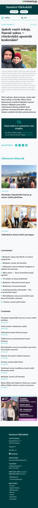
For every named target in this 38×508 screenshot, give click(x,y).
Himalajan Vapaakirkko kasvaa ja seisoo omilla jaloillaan (16, 195)
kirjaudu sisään (27, 133)
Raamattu (10, 24)
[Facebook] (10, 454)
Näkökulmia (14, 490)
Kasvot (12, 492)
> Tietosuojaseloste (15, 479)
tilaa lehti (29, 135)
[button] (5, 17)
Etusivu (12, 486)
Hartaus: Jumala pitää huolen (15, 302)
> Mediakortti (13, 477)
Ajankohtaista (15, 488)
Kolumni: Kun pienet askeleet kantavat (15, 356)
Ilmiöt (12, 495)
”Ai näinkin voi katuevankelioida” (15, 279)
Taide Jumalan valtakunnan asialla (14, 326)
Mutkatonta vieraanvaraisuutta (14, 286)
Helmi (3, 24)
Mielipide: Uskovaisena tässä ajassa (16, 283)
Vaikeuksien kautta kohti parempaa (17, 234)
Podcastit (13, 499)
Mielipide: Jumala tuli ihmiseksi (15, 263)
